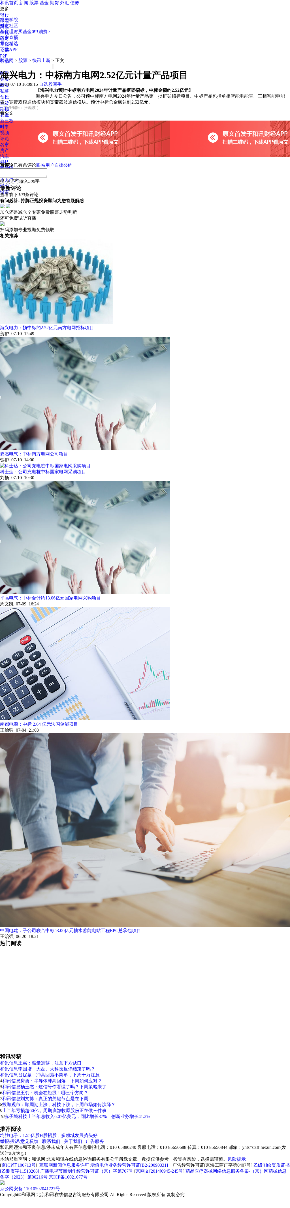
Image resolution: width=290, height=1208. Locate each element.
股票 (34, 2)
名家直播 (9, 37)
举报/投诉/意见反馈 (19, 1141)
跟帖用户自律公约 (54, 165)
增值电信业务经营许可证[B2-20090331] (129, 1165)
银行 (4, 14)
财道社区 (9, 25)
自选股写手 (50, 84)
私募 (4, 91)
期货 (54, 2)
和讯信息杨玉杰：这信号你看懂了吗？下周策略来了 (54, 1086)
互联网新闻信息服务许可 (64, 1165)
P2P (3, 55)
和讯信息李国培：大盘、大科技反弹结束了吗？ (47, 1068)
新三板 (7, 120)
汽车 (4, 156)
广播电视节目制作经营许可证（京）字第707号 (86, 1171)
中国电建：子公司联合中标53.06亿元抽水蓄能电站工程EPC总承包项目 (70, 930)
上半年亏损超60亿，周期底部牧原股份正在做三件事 (54, 1110)
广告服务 (95, 1141)
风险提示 (237, 1159)
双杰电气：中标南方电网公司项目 (34, 453)
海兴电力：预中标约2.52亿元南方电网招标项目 (47, 327)
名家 (4, 144)
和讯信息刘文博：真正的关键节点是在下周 (45, 1098)
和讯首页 (9, 2)
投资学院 (9, 19)
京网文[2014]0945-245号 (159, 1171)
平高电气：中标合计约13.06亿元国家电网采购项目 (50, 598)
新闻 (23, 2)
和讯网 (7, 60)
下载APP (9, 49)
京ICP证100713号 (18, 1165)
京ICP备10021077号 (68, 1177)
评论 (4, 138)
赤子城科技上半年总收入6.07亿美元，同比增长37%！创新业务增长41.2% (77, 1116)
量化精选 (9, 43)
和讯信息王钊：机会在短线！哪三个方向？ (45, 1092)
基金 (44, 2)
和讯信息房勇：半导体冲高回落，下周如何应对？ (52, 1080)
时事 (4, 126)
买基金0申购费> (34, 31)
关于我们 (73, 1141)
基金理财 (9, 31)
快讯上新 (41, 60)
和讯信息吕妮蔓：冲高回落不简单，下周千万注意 (50, 1074)
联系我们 (51, 1141)
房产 (4, 150)
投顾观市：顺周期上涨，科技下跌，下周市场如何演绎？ (59, 1104)
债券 (74, 2)
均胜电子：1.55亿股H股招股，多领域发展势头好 (48, 1135)
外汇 (64, 2)
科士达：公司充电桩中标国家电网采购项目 (43, 471)
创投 (4, 97)
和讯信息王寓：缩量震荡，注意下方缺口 (41, 1063)
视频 (4, 132)
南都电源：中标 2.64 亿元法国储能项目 (39, 724)
